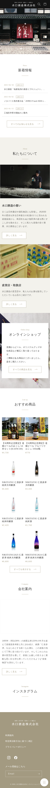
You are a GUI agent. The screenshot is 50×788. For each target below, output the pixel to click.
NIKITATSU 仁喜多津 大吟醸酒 (36, 483)
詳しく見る (11, 235)
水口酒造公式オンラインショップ (28, 784)
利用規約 (9, 735)
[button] (44, 782)
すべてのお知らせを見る (22, 124)
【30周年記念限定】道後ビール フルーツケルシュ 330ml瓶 (36, 446)
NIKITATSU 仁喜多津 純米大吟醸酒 (12, 483)
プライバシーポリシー (15, 747)
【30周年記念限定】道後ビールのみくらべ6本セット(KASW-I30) (13, 446)
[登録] (39, 774)
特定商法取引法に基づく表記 (18, 741)
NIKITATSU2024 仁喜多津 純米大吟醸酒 (36, 556)
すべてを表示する (22, 569)
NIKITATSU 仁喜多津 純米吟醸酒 (12, 519)
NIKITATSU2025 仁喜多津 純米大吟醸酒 (13, 556)
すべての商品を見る (22, 369)
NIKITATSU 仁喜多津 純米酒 (36, 519)
